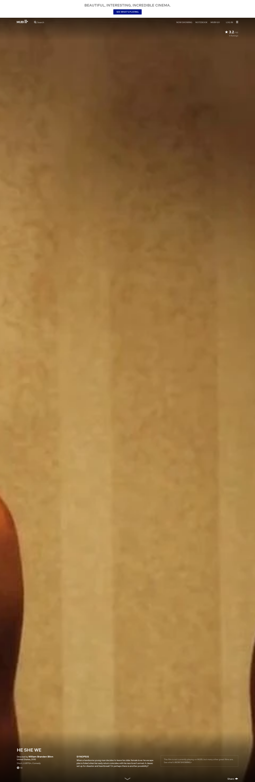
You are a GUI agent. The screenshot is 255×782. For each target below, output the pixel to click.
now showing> (183, 762)
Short (19, 763)
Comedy (36, 763)
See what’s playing (127, 11)
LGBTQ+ (27, 763)
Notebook (201, 22)
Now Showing (184, 22)
